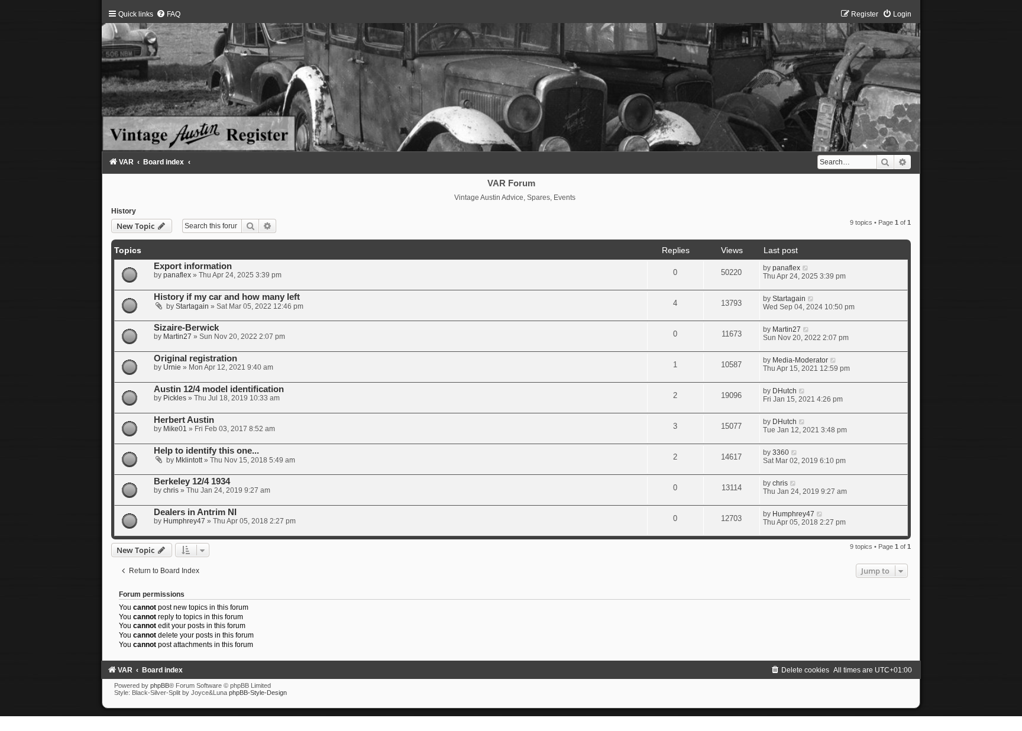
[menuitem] (168, 14)
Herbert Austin (184, 420)
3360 (780, 452)
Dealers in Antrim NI (195, 512)
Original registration (195, 358)
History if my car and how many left (227, 297)
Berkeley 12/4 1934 (192, 481)
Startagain (192, 306)
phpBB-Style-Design (258, 692)
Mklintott (189, 460)
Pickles (174, 398)
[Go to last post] (806, 268)
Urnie (172, 367)
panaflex (177, 275)
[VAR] (510, 80)
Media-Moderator (800, 360)
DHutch (784, 391)
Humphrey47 (184, 521)
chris (171, 490)
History (123, 211)
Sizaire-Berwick (186, 327)
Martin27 (177, 336)
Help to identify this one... (206, 450)
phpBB (159, 685)
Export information (193, 266)
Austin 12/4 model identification (219, 389)
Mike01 (175, 429)
